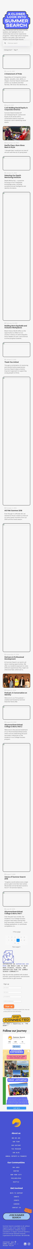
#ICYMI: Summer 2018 (13, 510)
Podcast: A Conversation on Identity (15, 694)
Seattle (16, 1182)
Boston (16, 1171)
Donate (16, 1197)
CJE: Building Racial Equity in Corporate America (16, 109)
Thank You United (11, 362)
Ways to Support (16, 1193)
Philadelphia (16, 1178)
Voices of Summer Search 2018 (15, 878)
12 (24, 940)
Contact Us (16, 1207)
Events (16, 1200)
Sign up (6, 984)
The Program (16, 1149)
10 (18, 940)
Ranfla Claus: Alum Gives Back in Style (14, 146)
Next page (15, 947)
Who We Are (16, 1138)
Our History (16, 1145)
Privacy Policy (8, 1245)
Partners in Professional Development (14, 658)
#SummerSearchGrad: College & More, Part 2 (13, 726)
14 (18, 943)
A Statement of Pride (13, 74)
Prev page (17, 932)
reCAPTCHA (21, 1009)
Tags (15, 50)
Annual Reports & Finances (16, 1156)
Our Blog (16, 1152)
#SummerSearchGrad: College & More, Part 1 (13, 913)
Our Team (16, 1141)
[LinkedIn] (25, 1244)
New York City (16, 1174)
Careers (16, 1204)
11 (21, 940)
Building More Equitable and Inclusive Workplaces (15, 327)
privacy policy (7, 1011)
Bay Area (16, 1167)
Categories (7, 50)
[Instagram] (29, 1244)
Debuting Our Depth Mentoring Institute (12, 176)
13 (15, 943)
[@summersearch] (10, 1038)
